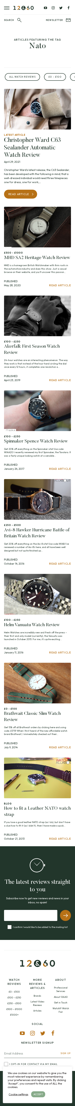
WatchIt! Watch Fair (60, 1010)
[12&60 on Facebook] (68, 8)
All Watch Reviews (22, 76)
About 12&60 (61, 996)
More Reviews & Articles (37, 984)
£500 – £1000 (14, 1009)
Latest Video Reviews (37, 1003)
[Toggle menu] (8, 8)
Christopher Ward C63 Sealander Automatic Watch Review (32, 147)
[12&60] (23, 8)
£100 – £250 (14, 997)
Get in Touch (60, 1002)
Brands (37, 995)
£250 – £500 (14, 1003)
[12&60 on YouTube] (45, 8)
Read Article (18, 194)
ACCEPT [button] (38, 1094)
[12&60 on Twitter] (61, 8)
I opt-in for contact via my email (33, 1064)
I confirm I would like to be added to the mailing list (40, 927)
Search (9, 20)
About (60, 980)
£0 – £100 (14, 991)
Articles (37, 1010)
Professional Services (61, 989)
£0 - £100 (55, 76)
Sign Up (66, 1053)
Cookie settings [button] (18, 1094)
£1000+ (14, 1014)
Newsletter (54, 20)
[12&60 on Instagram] (53, 8)
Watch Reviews (14, 982)
